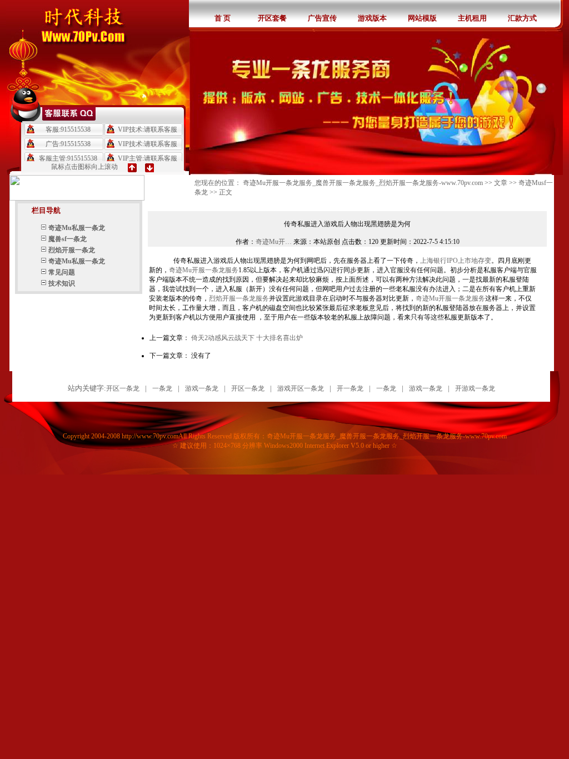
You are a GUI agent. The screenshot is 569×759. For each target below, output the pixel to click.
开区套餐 (272, 18)
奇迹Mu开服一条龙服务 (203, 270)
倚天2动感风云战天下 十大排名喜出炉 (247, 338)
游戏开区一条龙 (300, 388)
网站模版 (422, 18)
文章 (500, 183)
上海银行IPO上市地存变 (455, 260)
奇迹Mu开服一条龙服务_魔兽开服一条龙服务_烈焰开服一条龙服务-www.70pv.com (363, 183)
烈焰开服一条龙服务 (239, 298)
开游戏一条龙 (475, 388)
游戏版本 (372, 18)
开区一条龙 (122, 388)
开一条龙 (350, 388)
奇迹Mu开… (274, 242)
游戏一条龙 (201, 388)
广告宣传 (322, 18)
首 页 (222, 18)
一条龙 (162, 388)
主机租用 (472, 18)
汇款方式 (522, 18)
